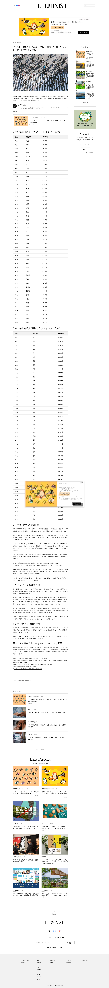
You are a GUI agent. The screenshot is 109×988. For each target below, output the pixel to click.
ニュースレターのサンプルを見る (85, 152)
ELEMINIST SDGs (25, 965)
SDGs (81, 11)
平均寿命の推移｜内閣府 (20, 662)
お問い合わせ (52, 960)
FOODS (45, 11)
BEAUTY (40, 11)
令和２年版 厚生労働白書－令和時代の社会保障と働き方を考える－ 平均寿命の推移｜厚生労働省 (40, 660)
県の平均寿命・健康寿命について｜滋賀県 (25, 666)
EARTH (65, 11)
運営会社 (23, 962)
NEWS (28, 11)
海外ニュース (91, 71)
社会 (21, 42)
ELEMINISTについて (25, 960)
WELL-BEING (58, 11)
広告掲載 (51, 962)
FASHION (33, 11)
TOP (14, 42)
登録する (85, 149)
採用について (85, 960)
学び (23, 42)
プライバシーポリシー (70, 960)
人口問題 (42, 749)
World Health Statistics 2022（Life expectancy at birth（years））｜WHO (33, 664)
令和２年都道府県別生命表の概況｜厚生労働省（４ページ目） (30, 658)
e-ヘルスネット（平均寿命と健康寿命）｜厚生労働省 (28, 668)
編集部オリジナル (91, 52)
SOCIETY (70, 11)
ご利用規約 (68, 962)
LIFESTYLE (51, 11)
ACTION (76, 11)
